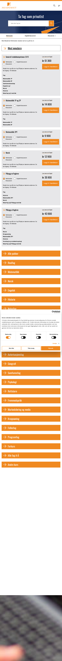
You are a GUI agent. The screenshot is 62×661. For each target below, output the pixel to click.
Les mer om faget (47, 57)
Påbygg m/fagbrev (12, 173)
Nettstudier (9, 62)
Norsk (5, 88)
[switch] (23, 337)
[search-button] (54, 6)
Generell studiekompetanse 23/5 (17, 56)
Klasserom (9, 64)
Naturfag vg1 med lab (9, 93)
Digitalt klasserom (22, 62)
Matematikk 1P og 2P (13, 100)
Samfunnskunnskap (9, 83)
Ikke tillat (11, 348)
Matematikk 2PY (11, 131)
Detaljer (55, 343)
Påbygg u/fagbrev (12, 209)
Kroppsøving (7, 234)
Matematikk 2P (7, 81)
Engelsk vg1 (6, 86)
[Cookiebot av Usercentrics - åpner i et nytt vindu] (53, 312)
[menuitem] (52, 36)
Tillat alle (50, 348)
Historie (5, 91)
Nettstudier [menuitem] (9, 36)
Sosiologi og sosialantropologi (12, 241)
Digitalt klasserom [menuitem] (30, 36)
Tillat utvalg (31, 348)
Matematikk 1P (7, 78)
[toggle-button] (59, 6)
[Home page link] (9, 6)
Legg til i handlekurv (51, 67)
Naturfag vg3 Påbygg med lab (12, 202)
